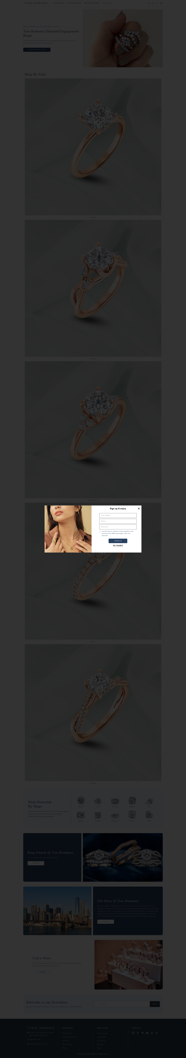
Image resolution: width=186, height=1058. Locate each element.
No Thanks (118, 545)
